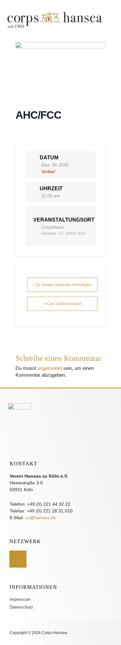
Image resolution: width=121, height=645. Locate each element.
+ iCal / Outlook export (62, 304)
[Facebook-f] (17, 559)
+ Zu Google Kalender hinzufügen (62, 285)
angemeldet (49, 368)
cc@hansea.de (40, 517)
